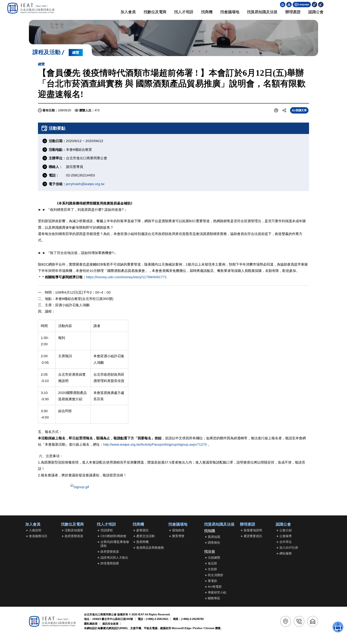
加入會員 (128, 12)
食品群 (212, 563)
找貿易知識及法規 (262, 12)
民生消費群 (215, 575)
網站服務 (285, 553)
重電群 (212, 581)
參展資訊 (142, 530)
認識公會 (316, 12)
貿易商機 (142, 542)
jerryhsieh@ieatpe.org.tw (85, 184)
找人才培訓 (183, 12)
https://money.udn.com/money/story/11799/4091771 (126, 277)
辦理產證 (293, 12)
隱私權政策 (91, 623)
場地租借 (178, 530)
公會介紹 (285, 530)
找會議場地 (229, 12)
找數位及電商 (155, 12)
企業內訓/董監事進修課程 (114, 544)
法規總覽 (214, 557)
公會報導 (285, 536)
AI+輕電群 (215, 586)
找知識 (209, 531)
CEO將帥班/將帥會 (113, 536)
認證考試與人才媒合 (114, 557)
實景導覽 (178, 536)
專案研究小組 (217, 592)
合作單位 (285, 542)
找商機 (207, 12)
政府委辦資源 (74, 536)
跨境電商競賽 (109, 563)
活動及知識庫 (74, 530)
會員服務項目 (38, 536)
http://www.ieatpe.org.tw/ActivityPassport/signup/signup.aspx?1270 (155, 444)
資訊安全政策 (110, 623)
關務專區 (214, 598)
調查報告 (214, 542)
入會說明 (35, 530)
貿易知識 (214, 537)
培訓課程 (106, 530)
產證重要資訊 (253, 536)
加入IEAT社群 (288, 547)
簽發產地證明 (253, 530)
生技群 (212, 569)
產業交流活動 (145, 536)
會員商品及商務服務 (150, 547)
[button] (276, 110)
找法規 (209, 552)
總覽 (75, 52)
